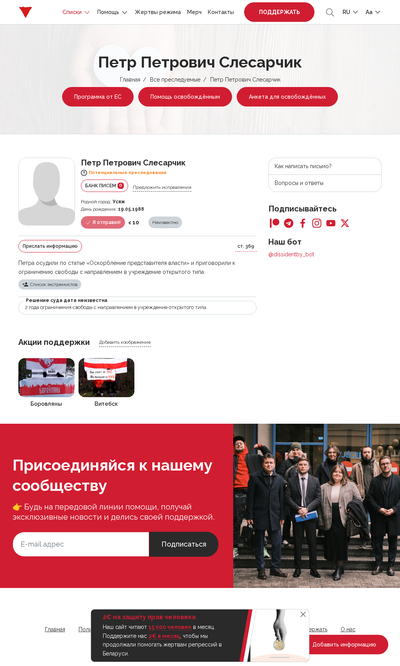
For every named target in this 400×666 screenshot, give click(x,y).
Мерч (194, 12)
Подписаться (183, 544)
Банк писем (103, 185)
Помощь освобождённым (185, 97)
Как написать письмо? (303, 166)
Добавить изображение (125, 342)
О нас (348, 629)
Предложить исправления (162, 187)
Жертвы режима (158, 12)
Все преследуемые (175, 79)
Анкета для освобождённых (287, 97)
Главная (130, 79)
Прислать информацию (50, 246)
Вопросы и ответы (299, 183)
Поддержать (279, 12)
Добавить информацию (343, 644)
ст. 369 (246, 246)
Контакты (221, 12)
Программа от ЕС (97, 97)
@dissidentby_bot (291, 254)
